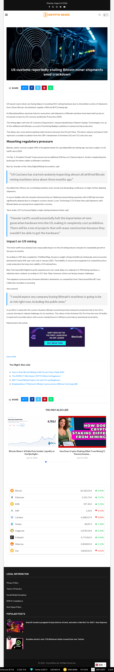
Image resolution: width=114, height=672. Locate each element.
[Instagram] (57, 7)
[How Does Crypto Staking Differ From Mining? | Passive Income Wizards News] (82, 432)
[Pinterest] (60, 7)
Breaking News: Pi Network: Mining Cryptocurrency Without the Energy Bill (44, 384)
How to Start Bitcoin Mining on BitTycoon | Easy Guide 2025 (38, 372)
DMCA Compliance (15, 601)
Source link (11, 356)
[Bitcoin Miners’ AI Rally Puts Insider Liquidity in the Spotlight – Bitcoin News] (32, 432)
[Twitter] (53, 7)
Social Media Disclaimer (17, 595)
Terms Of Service (14, 589)
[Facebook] (49, 7)
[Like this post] (26, 88)
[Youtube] (64, 7)
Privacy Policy (12, 583)
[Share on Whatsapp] (50, 88)
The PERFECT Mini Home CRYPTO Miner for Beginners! (36, 376)
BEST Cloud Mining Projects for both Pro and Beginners (36, 380)
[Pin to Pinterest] (44, 88)
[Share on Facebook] (31, 88)
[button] (11, 439)
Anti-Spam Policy (14, 607)
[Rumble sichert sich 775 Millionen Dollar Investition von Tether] (15, 643)
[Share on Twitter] (38, 88)
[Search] (99, 15)
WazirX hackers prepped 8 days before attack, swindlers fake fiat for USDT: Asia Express (66, 622)
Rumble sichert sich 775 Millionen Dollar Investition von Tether (55, 639)
